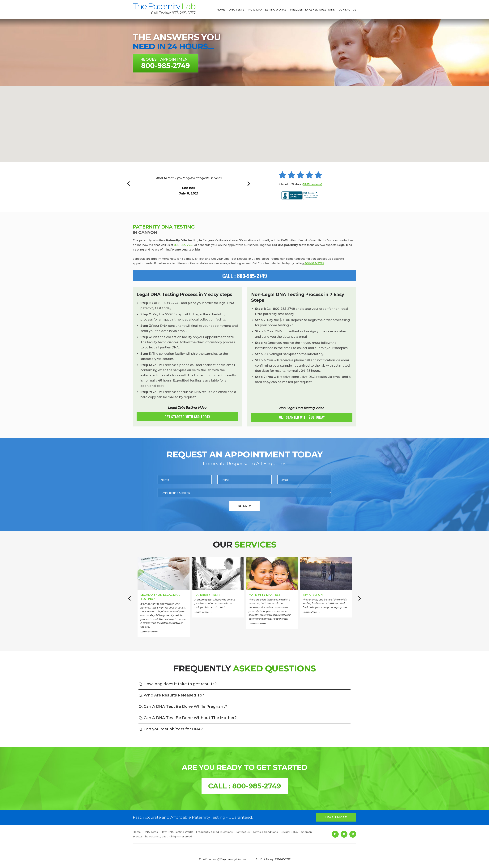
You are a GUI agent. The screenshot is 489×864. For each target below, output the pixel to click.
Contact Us (347, 9)
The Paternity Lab (164, 7)
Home (221, 9)
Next (248, 185)
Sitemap (306, 831)
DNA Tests (236, 9)
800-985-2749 (183, 245)
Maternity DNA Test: (265, 594)
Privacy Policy (289, 831)
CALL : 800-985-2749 (244, 276)
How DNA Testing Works (267, 9)
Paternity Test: (206, 594)
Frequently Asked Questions (312, 9)
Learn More (147, 631)
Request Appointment (165, 63)
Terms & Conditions (265, 831)
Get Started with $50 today (187, 416)
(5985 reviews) (312, 184)
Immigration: (313, 594)
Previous (128, 185)
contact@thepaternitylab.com (227, 859)
